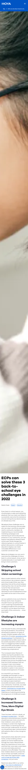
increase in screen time (9, 716)
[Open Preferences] (2, 767)
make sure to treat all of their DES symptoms (13, 757)
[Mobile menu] (25, 3)
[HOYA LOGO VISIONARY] (6, 4)
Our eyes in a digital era (13, 765)
